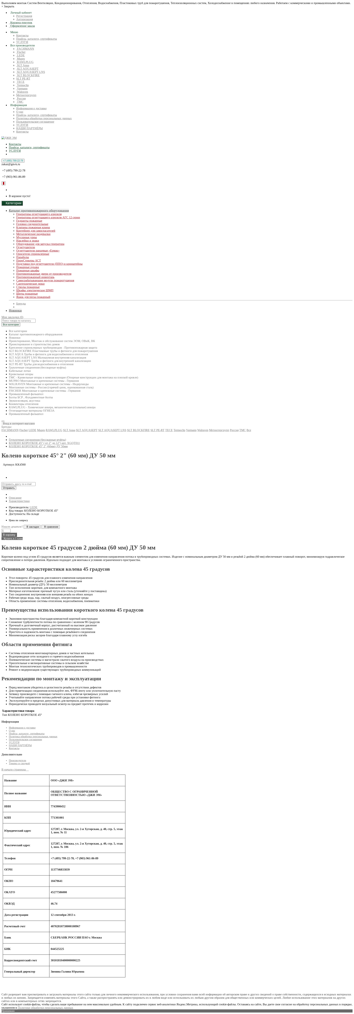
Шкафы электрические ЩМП (34, 290)
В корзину (9, 534)
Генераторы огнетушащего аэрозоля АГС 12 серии (48, 217)
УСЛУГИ (22, 42)
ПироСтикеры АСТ (28, 260)
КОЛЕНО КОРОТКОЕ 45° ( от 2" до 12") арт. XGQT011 (44, 443)
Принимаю (8, 1010)
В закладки (32, 526)
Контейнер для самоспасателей (35, 230)
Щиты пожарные (27, 293)
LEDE (20, 55)
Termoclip (22, 85)
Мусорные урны (26, 237)
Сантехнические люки (30, 283)
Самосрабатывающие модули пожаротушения (45, 280)
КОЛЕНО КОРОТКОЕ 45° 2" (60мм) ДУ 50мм (38, 446)
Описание (15, 497)
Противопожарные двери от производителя (43, 273)
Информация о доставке (31, 108)
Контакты (22, 35)
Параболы (22, 257)
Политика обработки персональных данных (44, 118)
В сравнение (50, 526)
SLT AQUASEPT (27, 68)
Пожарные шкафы (27, 270)
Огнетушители (25, 247)
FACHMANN (25, 48)
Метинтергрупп (26, 95)
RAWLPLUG (25, 62)
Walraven (22, 91)
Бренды (21, 303)
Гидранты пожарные (29, 220)
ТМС (19, 101)
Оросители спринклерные (32, 253)
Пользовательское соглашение (35, 121)
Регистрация (24, 15)
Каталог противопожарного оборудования (39, 210)
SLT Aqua (22, 65)
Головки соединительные (32, 224)
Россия (21, 98)
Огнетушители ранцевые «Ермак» (38, 250)
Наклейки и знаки (27, 240)
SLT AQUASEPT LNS (30, 71)
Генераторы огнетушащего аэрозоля (39, 214)
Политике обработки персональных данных (45, 1007)
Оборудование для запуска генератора (40, 243)
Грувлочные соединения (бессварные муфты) (37, 439)
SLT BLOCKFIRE (28, 75)
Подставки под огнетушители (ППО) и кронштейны (49, 263)
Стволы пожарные (28, 287)
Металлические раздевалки (33, 234)
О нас (19, 111)
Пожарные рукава (27, 267)
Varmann (21, 88)
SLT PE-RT (23, 78)
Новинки (15, 310)
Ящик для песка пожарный (33, 297)
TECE (20, 81)
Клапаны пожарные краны (33, 227)
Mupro (20, 58)
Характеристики (19, 501)
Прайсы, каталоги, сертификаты (36, 38)
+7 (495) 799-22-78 (13, 160)
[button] (18, 423)
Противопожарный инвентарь (35, 277)
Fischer (20, 52)
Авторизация (24, 19)
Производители (17, 760)
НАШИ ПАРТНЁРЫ (29, 128)
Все (249, 430)
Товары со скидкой (19, 763)
